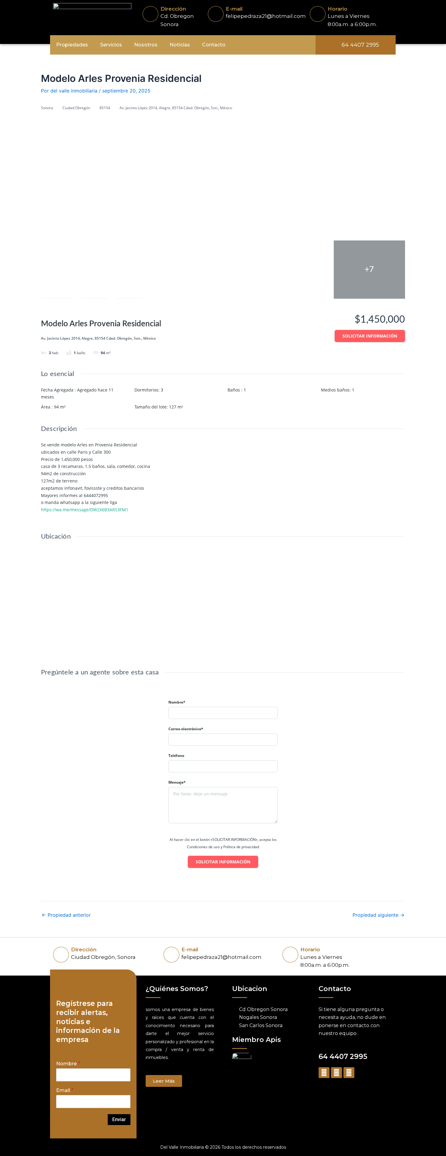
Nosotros (145, 45)
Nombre (68, 1064)
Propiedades (72, 45)
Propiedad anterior (66, 914)
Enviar (119, 1119)
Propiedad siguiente (378, 914)
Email (64, 1090)
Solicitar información (370, 336)
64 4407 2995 (343, 1056)
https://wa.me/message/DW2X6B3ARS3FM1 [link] (84, 509)
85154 (105, 107)
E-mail (234, 9)
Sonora (47, 107)
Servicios (111, 45)
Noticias (180, 45)
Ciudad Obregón (76, 107)
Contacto (213, 45)
